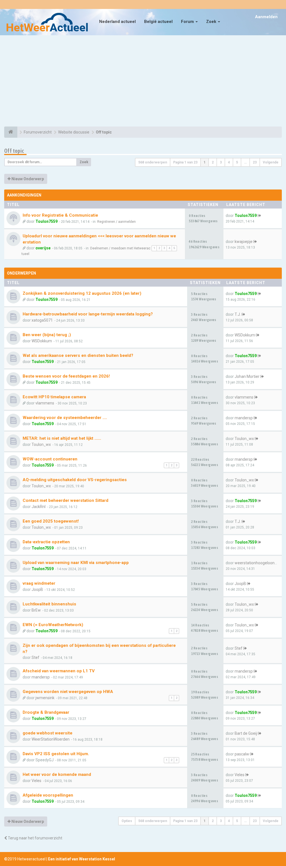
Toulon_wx (41, 444)
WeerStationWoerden (51, 739)
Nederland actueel (117, 21)
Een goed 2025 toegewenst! (51, 521)
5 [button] (237, 162)
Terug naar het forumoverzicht (34, 838)
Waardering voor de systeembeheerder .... (65, 417)
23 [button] (255, 162)
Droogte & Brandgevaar (46, 712)
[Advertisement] (143, 82)
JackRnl (39, 506)
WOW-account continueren (50, 459)
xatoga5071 (42, 320)
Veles (36, 780)
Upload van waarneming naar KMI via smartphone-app (76, 562)
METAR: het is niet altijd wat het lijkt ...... (62, 438)
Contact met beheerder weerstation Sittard (65, 500)
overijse (43, 248)
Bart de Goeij (246, 733)
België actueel (158, 21)
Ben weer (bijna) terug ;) (47, 334)
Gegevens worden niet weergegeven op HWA (68, 691)
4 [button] (229, 162)
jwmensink (44, 698)
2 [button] (213, 162)
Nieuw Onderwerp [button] (27, 179)
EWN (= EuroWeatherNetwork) (53, 624)
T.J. (238, 314)
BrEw (36, 610)
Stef (35, 657)
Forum (188, 21)
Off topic (14, 151)
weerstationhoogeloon (255, 563)
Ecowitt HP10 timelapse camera (54, 396)
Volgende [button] (270, 162)
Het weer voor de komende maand (57, 774)
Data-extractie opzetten (46, 541)
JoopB (37, 589)
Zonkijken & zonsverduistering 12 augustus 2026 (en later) (82, 293)
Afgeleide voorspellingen (48, 795)
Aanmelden (266, 16)
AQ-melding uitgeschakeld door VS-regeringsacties (75, 479)
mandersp (244, 418)
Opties (126, 821)
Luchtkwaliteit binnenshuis (49, 604)
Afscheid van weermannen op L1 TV (59, 670)
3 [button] (221, 162)
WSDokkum (42, 341)
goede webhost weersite (47, 733)
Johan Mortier (247, 376)
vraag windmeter (39, 583)
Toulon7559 (46, 221)
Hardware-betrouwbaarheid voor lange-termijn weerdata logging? (88, 314)
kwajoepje (243, 241)
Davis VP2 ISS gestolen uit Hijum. (56, 753)
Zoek (211, 21)
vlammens (44, 403)
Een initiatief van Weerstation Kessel (81, 859)
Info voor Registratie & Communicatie (60, 215)
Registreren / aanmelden (116, 222)
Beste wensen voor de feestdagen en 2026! (66, 376)
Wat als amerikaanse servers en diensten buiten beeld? (78, 355)
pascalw (242, 754)
